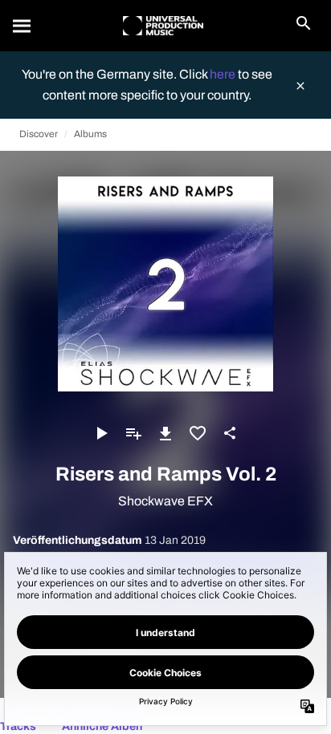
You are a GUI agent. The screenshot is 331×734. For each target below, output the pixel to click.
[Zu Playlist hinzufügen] (133, 433)
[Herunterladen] (165, 433)
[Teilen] (229, 433)
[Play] (101, 433)
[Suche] (22, 25)
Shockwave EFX (165, 501)
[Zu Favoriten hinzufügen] (197, 433)
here (224, 74)
